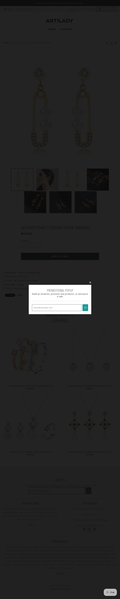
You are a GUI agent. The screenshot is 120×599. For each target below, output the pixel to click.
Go (85, 307)
